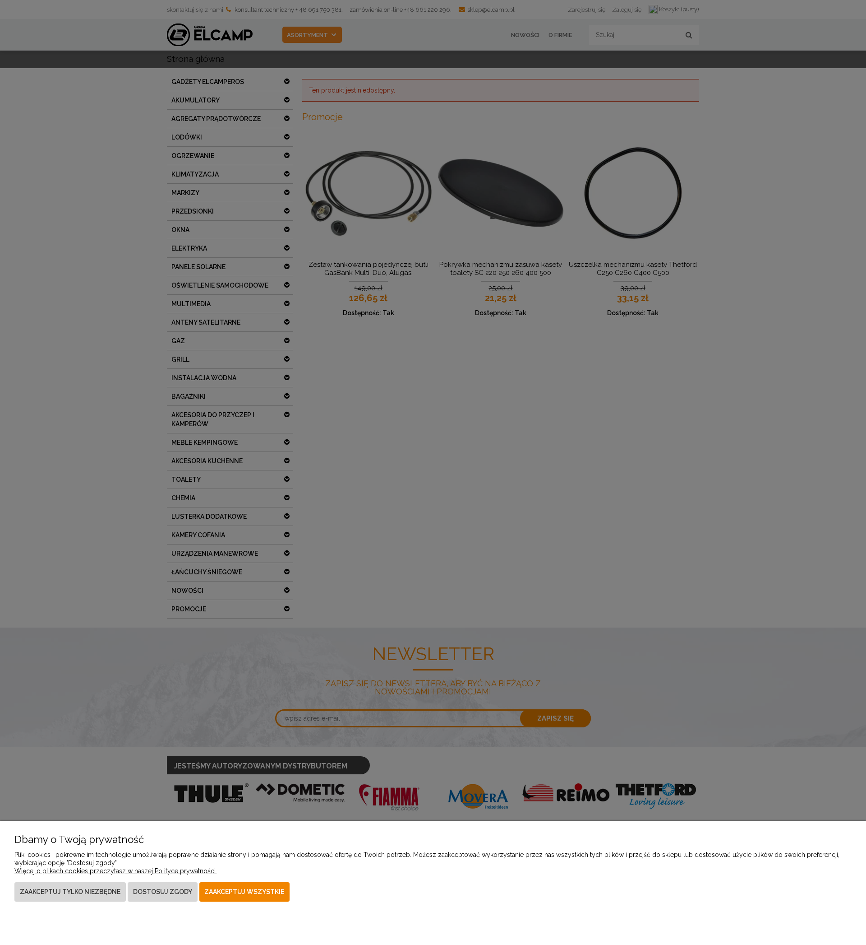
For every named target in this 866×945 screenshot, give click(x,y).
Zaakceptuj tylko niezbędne (70, 891)
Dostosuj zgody (162, 891)
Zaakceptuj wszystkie (244, 891)
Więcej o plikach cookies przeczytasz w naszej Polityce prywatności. (115, 871)
